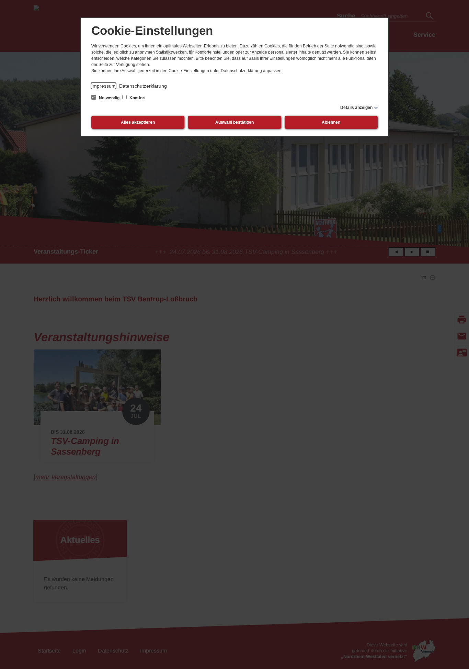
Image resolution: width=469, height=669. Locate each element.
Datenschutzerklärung (143, 86)
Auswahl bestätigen (234, 122)
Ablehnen (331, 122)
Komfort (137, 98)
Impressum (103, 86)
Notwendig (109, 98)
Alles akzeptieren (138, 122)
